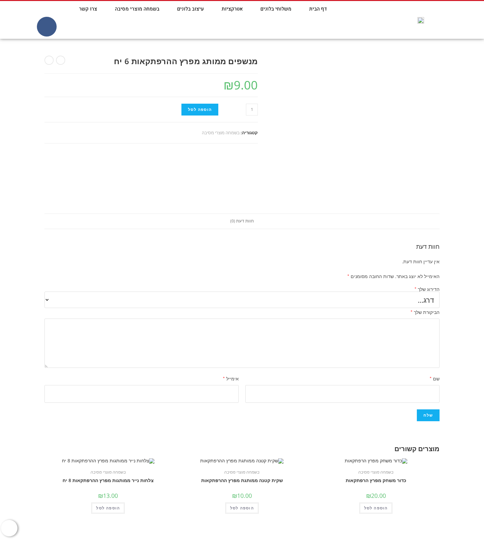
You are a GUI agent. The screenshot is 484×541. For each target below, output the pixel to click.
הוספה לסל (200, 109)
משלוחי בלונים (275, 9)
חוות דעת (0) (242, 221)
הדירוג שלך (427, 289)
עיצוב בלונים (190, 9)
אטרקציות (232, 9)
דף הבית (318, 9)
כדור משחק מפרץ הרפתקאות (376, 480)
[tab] (242, 221)
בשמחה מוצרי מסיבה (137, 9)
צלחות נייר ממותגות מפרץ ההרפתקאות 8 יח (108, 480)
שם (435, 378)
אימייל (231, 378)
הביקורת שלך (425, 312)
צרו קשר (88, 9)
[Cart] (31, 20)
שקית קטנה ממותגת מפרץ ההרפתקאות (242, 480)
